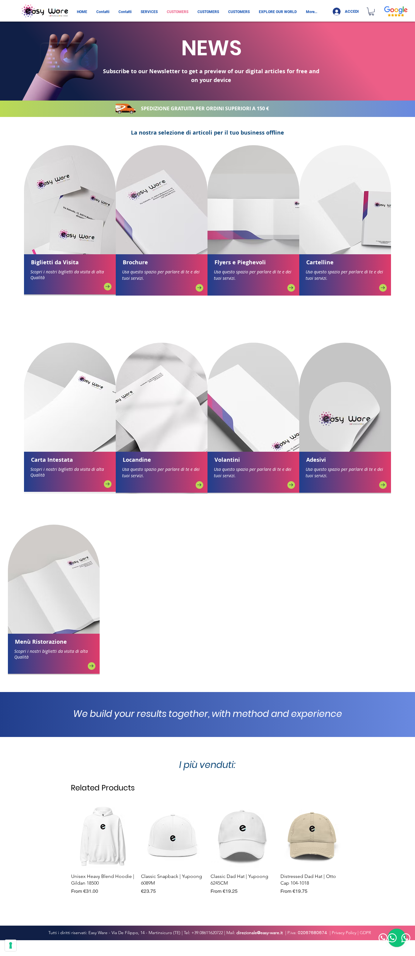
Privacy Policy (344, 932)
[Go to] (107, 286)
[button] (371, 11)
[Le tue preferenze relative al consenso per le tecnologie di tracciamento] (10, 945)
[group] (207, 853)
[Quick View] (103, 836)
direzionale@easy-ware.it (259, 932)
